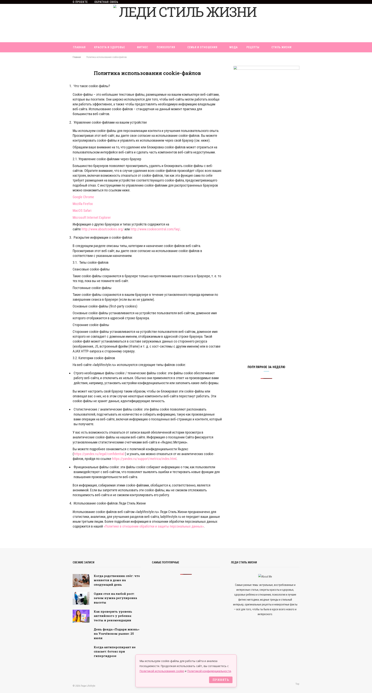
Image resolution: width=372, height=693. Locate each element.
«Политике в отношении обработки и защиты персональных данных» (154, 526)
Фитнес (142, 47)
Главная (79, 47)
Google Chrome (83, 197)
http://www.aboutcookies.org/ (103, 229)
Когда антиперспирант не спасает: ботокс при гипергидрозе (115, 651)
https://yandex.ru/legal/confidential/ (99, 454)
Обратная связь (106, 1)
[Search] (186, 57)
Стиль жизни (281, 47)
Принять (221, 680)
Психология (166, 47)
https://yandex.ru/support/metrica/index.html (144, 459)
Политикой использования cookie (162, 671)
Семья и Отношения (202, 47)
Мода (233, 47)
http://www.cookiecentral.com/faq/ (155, 229)
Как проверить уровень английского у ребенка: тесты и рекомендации (113, 615)
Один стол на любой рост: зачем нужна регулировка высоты (115, 598)
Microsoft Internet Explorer (92, 217)
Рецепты (253, 47)
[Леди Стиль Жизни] (186, 23)
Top (297, 683)
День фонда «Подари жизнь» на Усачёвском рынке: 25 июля (116, 633)
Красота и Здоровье (109, 47)
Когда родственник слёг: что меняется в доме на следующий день (117, 580)
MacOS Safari (82, 210)
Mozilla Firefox (83, 204)
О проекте (80, 1)
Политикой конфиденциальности (209, 671)
